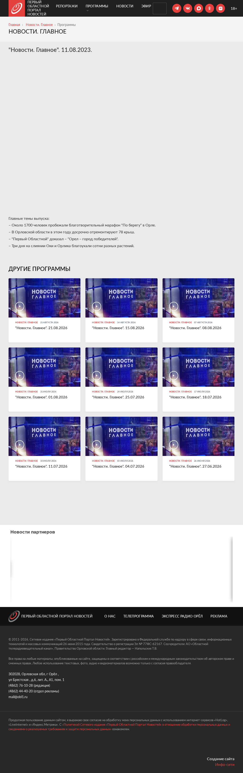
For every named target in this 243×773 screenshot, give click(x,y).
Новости (124, 6)
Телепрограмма (138, 616)
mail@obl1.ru (18, 697)
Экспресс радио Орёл (182, 616)
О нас (110, 616)
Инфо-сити (224, 764)
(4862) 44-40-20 (21, 691)
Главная (14, 25)
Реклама (218, 616)
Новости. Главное (39, 25)
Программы (97, 6)
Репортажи (67, 6)
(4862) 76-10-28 (21, 685)
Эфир (146, 6)
